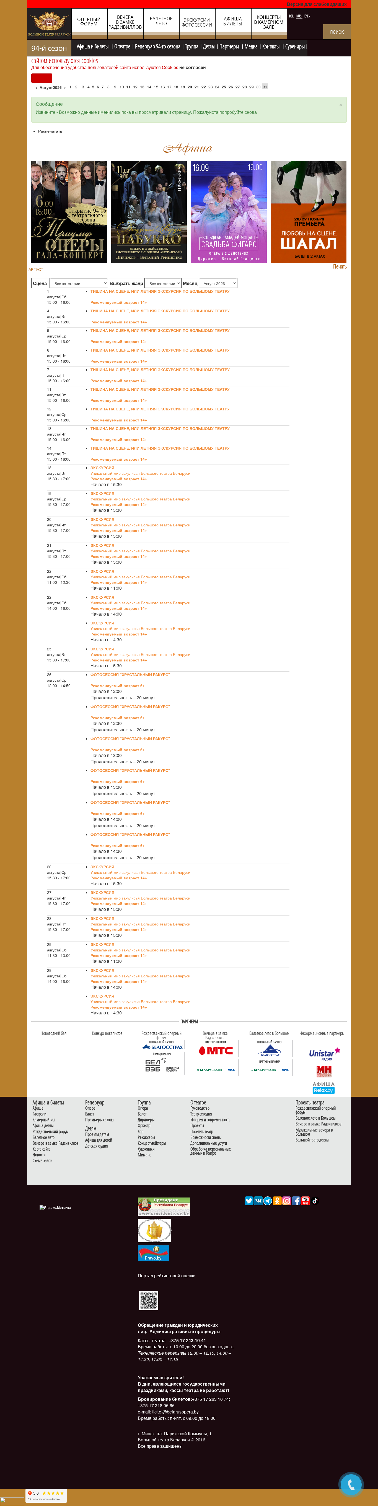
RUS (299, 16)
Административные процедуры (184, 1331)
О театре (122, 45)
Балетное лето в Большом (316, 1118)
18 (176, 86)
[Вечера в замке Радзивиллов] (216, 1050)
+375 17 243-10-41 (187, 1340)
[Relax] (324, 1088)
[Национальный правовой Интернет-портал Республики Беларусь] (153, 1252)
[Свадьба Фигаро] (229, 211)
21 (197, 86)
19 (183, 86)
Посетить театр (201, 1132)
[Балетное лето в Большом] (270, 1050)
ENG (307, 16)
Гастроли (39, 1114)
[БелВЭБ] (162, 1065)
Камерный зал (44, 1120)
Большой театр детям (312, 1140)
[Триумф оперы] (69, 211)
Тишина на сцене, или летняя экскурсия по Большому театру (160, 291)
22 (203, 86)
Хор (140, 1132)
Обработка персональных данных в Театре (210, 1151)
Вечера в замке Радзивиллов (56, 1143)
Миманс (144, 1155)
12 (135, 86)
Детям (209, 45)
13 (142, 86)
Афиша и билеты (93, 45)
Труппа (191, 45)
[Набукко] (149, 211)
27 (237, 86)
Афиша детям (43, 1125)
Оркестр (144, 1125)
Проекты (197, 1125)
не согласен (192, 67)
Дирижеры (146, 1120)
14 (149, 86)
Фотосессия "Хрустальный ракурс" (130, 674)
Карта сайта (42, 1149)
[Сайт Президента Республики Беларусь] (164, 1206)
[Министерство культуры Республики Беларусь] (154, 1230)
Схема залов (42, 1161)
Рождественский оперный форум (316, 1110)
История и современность (210, 1120)
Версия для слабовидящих (317, 4)
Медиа (251, 45)
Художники (146, 1149)
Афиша (38, 1108)
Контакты (271, 45)
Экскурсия (102, 467)
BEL (291, 16)
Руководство (199, 1108)
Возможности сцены (205, 1137)
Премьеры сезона (99, 1120)
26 (231, 86)
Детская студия (96, 1146)
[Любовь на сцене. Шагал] (309, 211)
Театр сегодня (201, 1114)
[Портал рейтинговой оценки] (148, 1300)
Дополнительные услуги (208, 1143)
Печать (340, 266)
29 (251, 86)
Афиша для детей (98, 1140)
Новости (39, 1155)
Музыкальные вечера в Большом (314, 1132)
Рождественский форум (51, 1132)
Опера (90, 1108)
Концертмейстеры (152, 1143)
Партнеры (229, 45)
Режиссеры (146, 1137)
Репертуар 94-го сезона (157, 45)
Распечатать (50, 131)
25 (224, 86)
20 (190, 86)
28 (244, 86)
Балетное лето (44, 1137)
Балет (89, 1114)
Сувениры (295, 45)
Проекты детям (97, 1134)
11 (128, 86)
